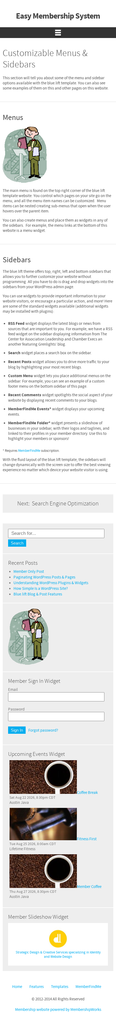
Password (16, 709)
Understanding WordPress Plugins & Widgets (50, 582)
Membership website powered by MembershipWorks (58, 1009)
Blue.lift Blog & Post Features (37, 594)
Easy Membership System (58, 16)
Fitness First (87, 839)
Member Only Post (28, 571)
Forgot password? (43, 730)
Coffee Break (87, 792)
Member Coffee (89, 886)
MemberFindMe (29, 451)
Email (13, 689)
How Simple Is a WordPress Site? (40, 588)
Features (36, 986)
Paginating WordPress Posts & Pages (44, 577)
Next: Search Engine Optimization (58, 503)
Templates (59, 986)
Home (17, 986)
